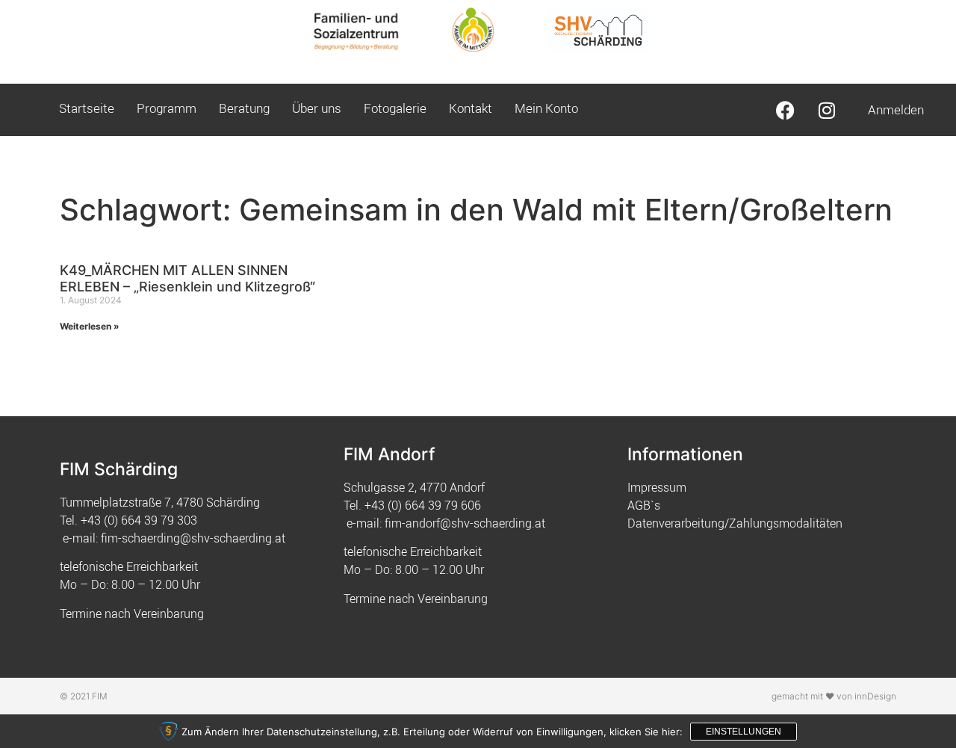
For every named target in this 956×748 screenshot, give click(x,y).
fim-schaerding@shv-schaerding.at (193, 538)
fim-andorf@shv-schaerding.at (465, 523)
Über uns (316, 108)
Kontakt (470, 108)
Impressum (656, 487)
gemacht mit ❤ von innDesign (834, 696)
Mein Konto (546, 108)
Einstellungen (743, 731)
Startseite (86, 108)
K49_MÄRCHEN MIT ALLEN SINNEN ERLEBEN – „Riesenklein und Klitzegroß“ (187, 278)
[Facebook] (785, 110)
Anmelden (896, 109)
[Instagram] (826, 110)
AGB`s (643, 505)
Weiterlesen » (90, 326)
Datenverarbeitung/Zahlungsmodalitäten (734, 523)
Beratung (244, 108)
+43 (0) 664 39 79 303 (139, 520)
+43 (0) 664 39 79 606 (422, 505)
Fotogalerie (395, 108)
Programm (166, 108)
